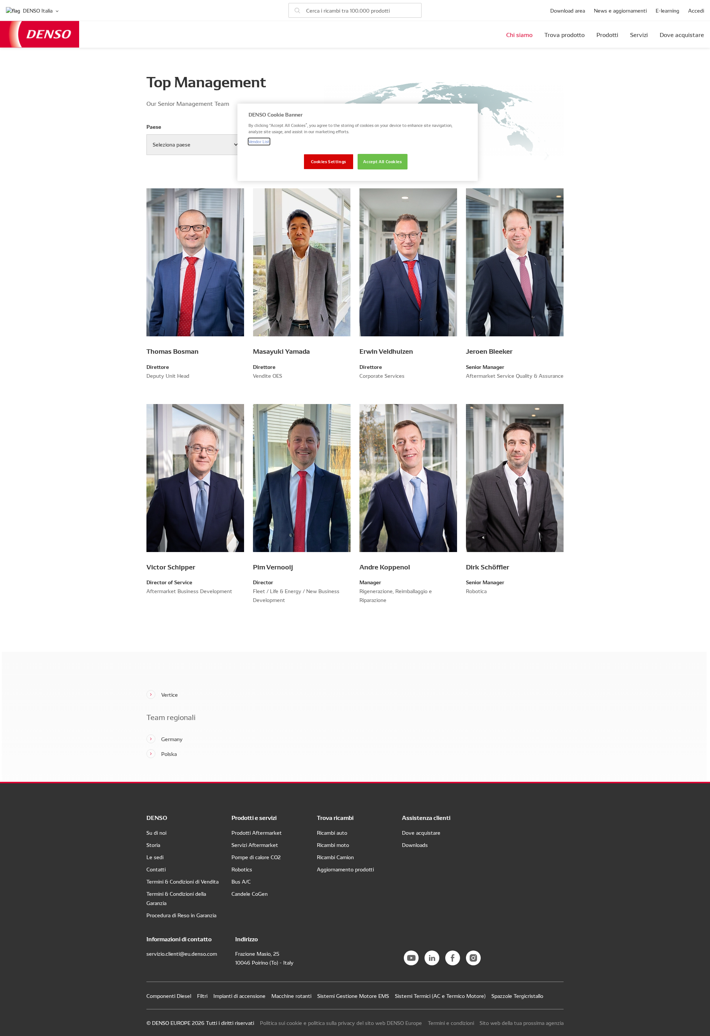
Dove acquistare (682, 34)
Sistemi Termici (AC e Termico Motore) (440, 995)
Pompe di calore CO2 (256, 857)
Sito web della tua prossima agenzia (522, 1022)
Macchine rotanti (291, 995)
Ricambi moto (333, 844)
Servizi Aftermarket (254, 844)
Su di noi (156, 832)
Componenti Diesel (168, 995)
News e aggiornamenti (620, 10)
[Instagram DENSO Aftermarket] (473, 958)
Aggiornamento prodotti (345, 869)
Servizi (639, 34)
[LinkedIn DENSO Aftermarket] (432, 958)
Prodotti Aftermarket (256, 832)
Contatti (156, 869)
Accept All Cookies (382, 161)
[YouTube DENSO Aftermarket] (411, 958)
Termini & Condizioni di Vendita (182, 881)
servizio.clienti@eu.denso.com (181, 953)
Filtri (202, 995)
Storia (153, 844)
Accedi (696, 10)
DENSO (39, 34)
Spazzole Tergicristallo (517, 995)
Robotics (241, 869)
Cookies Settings (328, 161)
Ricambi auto (332, 832)
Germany (172, 739)
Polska (169, 753)
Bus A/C (241, 881)
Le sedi (154, 857)
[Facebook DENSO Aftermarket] (452, 958)
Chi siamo (519, 34)
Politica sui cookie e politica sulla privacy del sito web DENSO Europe (341, 1022)
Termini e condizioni (451, 1022)
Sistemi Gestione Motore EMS (353, 995)
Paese (153, 126)
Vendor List (259, 141)
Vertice (169, 694)
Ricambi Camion (335, 857)
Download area (567, 10)
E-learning (667, 10)
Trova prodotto (564, 34)
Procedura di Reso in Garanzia (181, 915)
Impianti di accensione (239, 995)
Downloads (415, 844)
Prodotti (607, 34)
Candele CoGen (249, 893)
